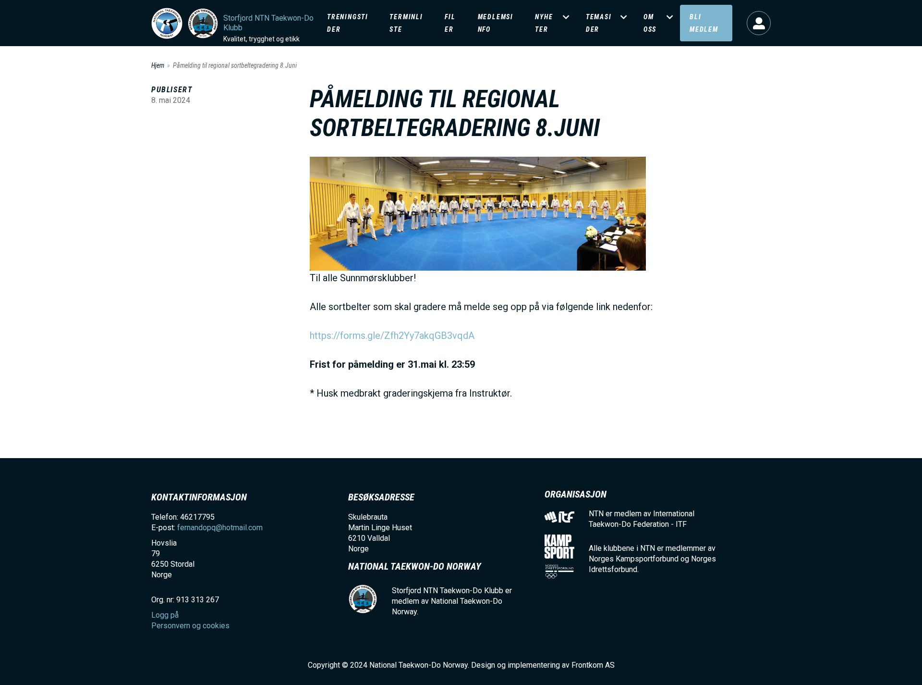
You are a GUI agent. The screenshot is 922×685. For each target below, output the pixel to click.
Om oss (649, 23)
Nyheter (544, 23)
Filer (450, 23)
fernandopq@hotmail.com (220, 527)
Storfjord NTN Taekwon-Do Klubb (268, 22)
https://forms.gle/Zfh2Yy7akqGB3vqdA (392, 335)
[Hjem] (166, 23)
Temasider (599, 23)
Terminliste (406, 23)
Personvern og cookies (190, 625)
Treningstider (347, 23)
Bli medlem (704, 23)
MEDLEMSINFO (495, 23)
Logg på (759, 23)
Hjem (157, 65)
